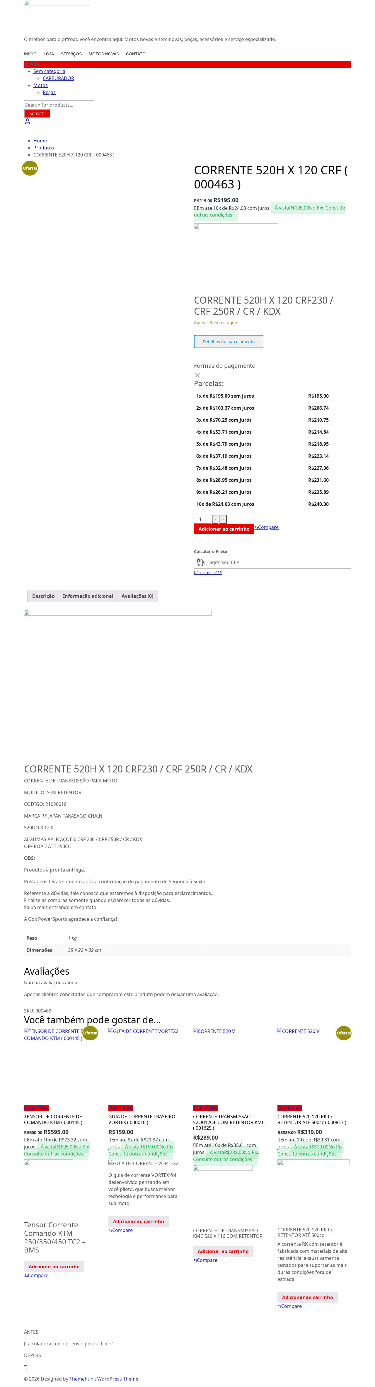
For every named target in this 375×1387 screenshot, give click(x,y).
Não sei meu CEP (208, 572)
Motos (40, 85)
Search (37, 113)
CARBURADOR (58, 78)
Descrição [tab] (43, 596)
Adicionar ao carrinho (224, 529)
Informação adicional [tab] (88, 596)
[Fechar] (197, 375)
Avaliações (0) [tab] (137, 596)
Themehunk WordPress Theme (103, 1379)
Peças (49, 92)
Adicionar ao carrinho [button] (54, 1266)
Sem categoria (49, 71)
